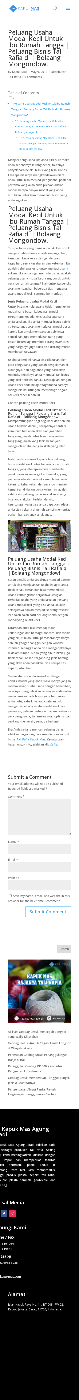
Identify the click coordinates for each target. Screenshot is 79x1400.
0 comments (33, 77)
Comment (16, 797)
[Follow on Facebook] (4, 1213)
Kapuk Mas (19, 72)
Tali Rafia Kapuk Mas (30, 739)
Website (13, 878)
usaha (64, 268)
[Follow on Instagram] (12, 1213)
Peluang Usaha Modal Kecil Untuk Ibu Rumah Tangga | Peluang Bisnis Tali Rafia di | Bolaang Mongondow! (41, 109)
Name (13, 842)
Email (13, 859)
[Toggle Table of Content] (11, 98)
